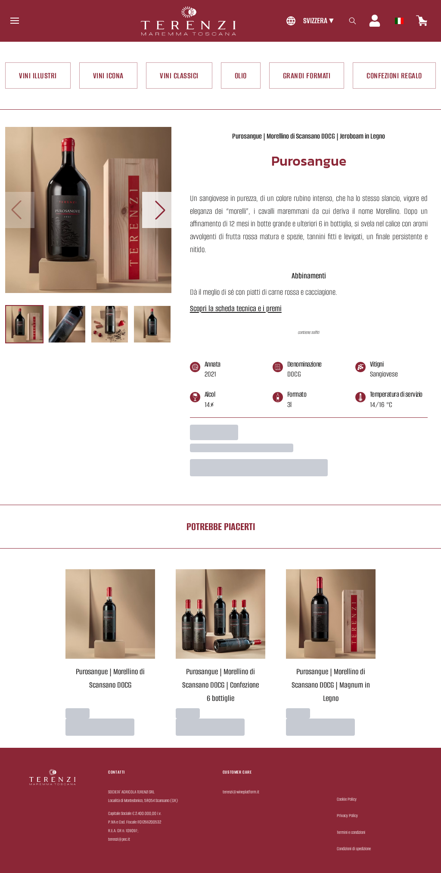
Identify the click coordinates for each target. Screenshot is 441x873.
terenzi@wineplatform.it (241, 792)
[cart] (422, 21)
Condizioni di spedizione (354, 848)
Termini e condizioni (351, 832)
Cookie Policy (347, 799)
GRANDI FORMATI (306, 75)
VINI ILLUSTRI (38, 75)
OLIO (241, 75)
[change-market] (308, 20)
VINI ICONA (108, 75)
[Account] (375, 21)
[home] (188, 20)
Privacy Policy (347, 815)
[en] (399, 18)
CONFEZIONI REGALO (394, 75)
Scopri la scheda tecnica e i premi (236, 308)
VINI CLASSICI (179, 75)
